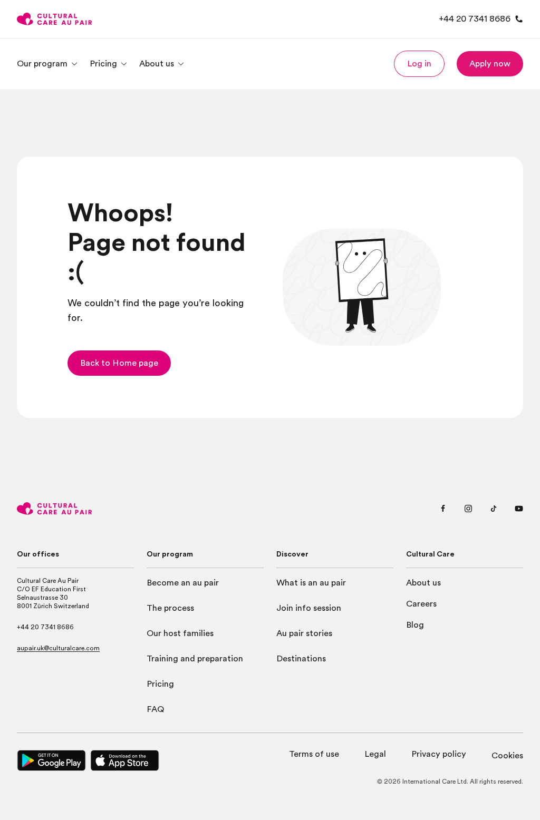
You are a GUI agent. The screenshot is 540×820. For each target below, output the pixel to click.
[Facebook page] (443, 508)
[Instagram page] (468, 508)
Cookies (507, 755)
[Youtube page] (519, 508)
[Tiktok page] (493, 508)
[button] (419, 63)
